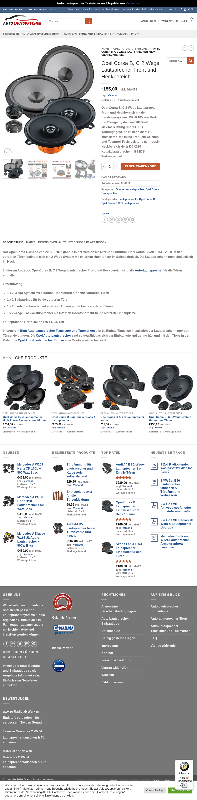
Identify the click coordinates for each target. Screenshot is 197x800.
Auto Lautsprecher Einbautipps (87, 33)
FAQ (133, 33)
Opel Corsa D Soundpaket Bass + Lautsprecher (73, 418)
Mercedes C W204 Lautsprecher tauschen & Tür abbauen (24, 737)
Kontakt (173, 9)
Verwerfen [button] (133, 3)
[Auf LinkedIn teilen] (132, 220)
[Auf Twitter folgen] (188, 9)
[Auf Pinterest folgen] (34, 644)
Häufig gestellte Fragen (118, 638)
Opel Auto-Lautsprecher (131, 48)
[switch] (184, 785)
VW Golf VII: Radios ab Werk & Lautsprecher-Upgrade (176, 524)
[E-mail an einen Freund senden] (118, 220)
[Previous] (9, 101)
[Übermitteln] (88, 21)
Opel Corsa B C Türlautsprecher (120, 203)
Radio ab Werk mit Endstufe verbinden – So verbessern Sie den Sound (22, 717)
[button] (148, 21)
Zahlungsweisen (113, 682)
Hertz (105, 214)
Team (7, 731)
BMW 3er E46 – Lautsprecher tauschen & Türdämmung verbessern (171, 488)
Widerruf (107, 675)
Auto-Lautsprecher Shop (40, 33)
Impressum (109, 645)
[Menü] (191, 762)
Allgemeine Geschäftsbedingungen (142, 9)
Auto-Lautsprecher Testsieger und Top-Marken (93, 9)
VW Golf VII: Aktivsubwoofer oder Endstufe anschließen (176, 507)
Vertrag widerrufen (114, 667)
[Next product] (184, 48)
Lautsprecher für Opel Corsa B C (138, 199)
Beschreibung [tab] (13, 242)
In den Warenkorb (140, 166)
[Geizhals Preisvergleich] (63, 632)
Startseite (11, 33)
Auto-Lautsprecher (149, 270)
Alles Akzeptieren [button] (180, 790)
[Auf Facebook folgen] (181, 9)
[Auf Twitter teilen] (112, 220)
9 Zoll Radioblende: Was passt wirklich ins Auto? (176, 468)
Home (105, 48)
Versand (113, 95)
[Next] (88, 101)
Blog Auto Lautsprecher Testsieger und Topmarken (57, 330)
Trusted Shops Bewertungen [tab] (84, 242)
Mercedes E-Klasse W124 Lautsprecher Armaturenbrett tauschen (174, 542)
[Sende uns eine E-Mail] (192, 9)
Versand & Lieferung (116, 660)
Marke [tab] (30, 242)
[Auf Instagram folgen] (185, 9)
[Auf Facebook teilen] (105, 220)
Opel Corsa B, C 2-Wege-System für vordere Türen (170, 418)
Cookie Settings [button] (155, 790)
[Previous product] (191, 48)
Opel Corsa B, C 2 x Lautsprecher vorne (122, 418)
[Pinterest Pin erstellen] (125, 220)
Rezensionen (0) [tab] (49, 242)
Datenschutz (110, 630)
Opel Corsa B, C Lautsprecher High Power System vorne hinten (24, 418)
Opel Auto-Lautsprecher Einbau (41, 340)
